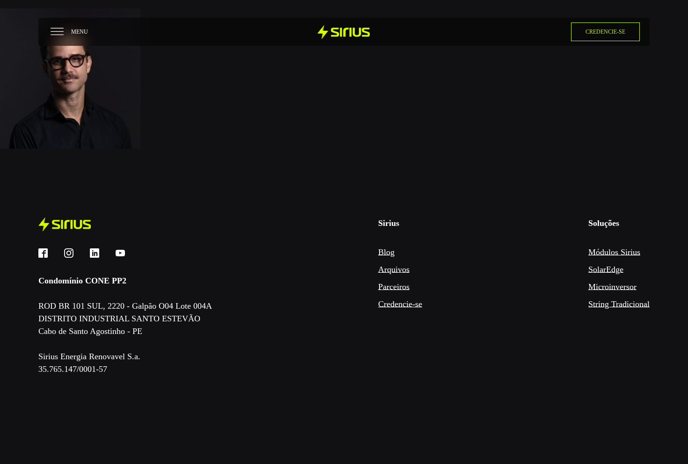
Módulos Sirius (614, 252)
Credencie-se (400, 304)
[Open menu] (57, 31)
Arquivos (394, 269)
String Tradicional (619, 304)
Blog (386, 252)
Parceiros (394, 286)
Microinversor (612, 286)
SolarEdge (605, 269)
